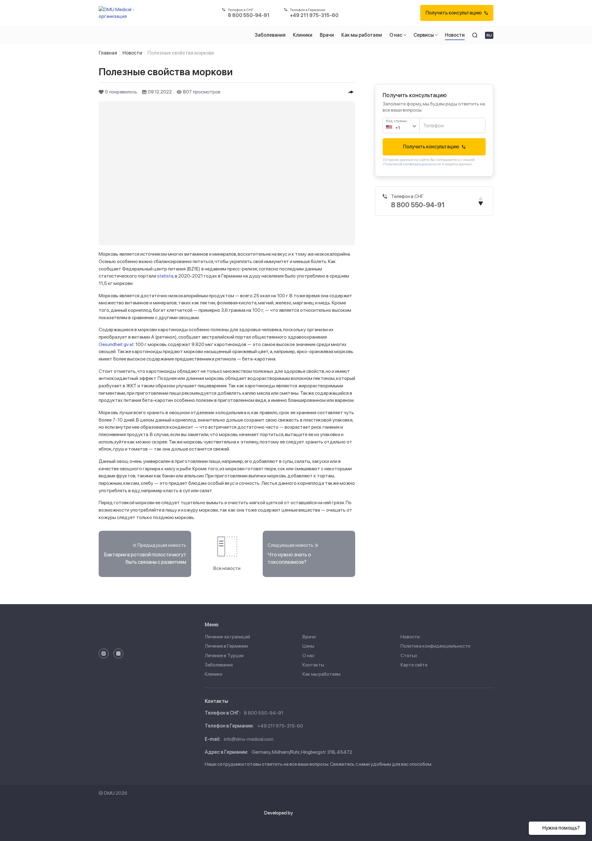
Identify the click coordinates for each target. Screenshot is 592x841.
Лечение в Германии (226, 646)
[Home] (119, 13)
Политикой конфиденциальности (412, 164)
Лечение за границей (227, 637)
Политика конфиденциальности (435, 646)
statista (165, 276)
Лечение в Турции (224, 655)
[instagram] (104, 653)
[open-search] (474, 35)
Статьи (409, 655)
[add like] (101, 91)
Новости (410, 637)
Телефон (431, 123)
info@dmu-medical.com (248, 739)
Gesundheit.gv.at (116, 344)
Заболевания (219, 665)
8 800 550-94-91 (263, 713)
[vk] (118, 653)
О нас (308, 655)
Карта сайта (414, 665)
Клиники (213, 674)
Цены (308, 646)
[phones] (481, 201)
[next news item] (309, 554)
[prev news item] (145, 554)
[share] (351, 92)
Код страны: (397, 121)
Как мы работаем (321, 674)
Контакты (313, 665)
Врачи (309, 637)
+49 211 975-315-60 (280, 726)
